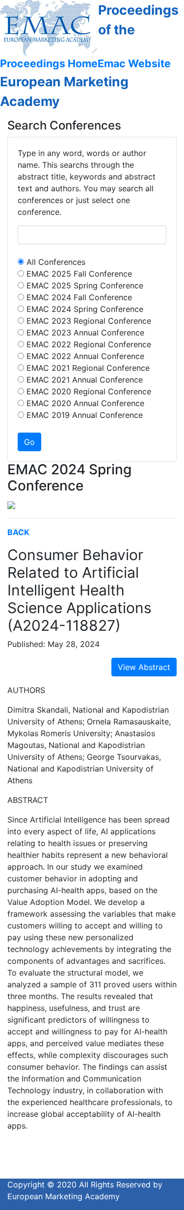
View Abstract (144, 667)
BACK (18, 532)
